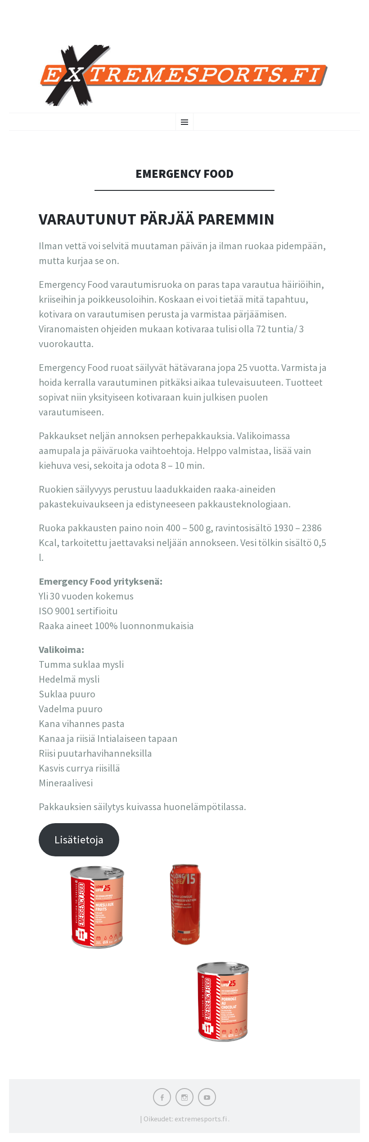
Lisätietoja (79, 840)
